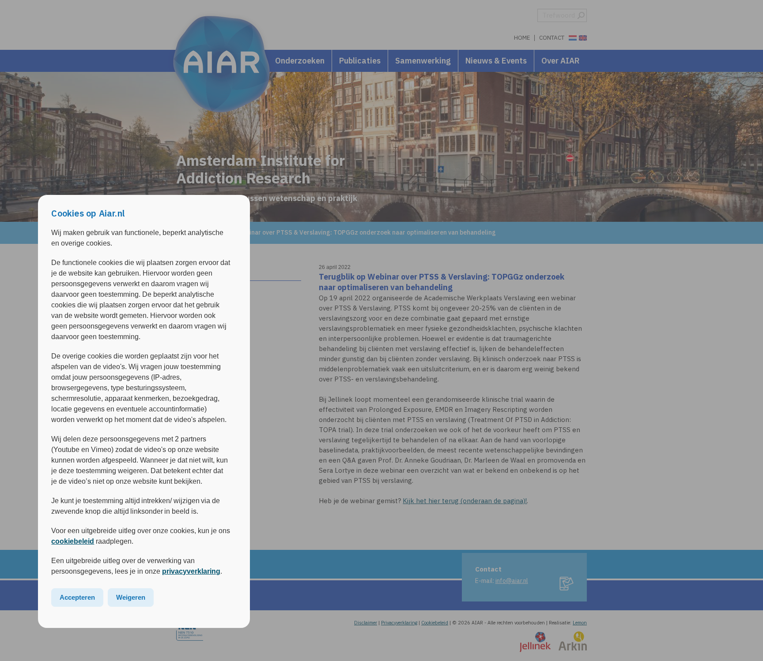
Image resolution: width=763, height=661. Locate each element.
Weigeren (130, 597)
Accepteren (77, 597)
